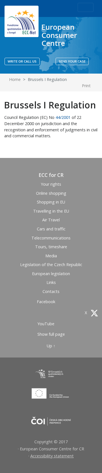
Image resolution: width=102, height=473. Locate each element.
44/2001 (63, 117)
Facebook (46, 301)
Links (51, 282)
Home (14, 79)
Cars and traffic (51, 229)
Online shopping (51, 193)
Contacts (51, 291)
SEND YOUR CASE (72, 61)
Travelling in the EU (51, 211)
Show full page (51, 334)
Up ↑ (51, 345)
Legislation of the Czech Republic (51, 264)
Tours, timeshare (51, 246)
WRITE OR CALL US (22, 61)
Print (87, 85)
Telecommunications (51, 238)
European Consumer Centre (59, 35)
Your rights (51, 184)
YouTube (46, 323)
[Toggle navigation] (86, 7)
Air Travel (51, 219)
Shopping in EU (51, 202)
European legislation (51, 273)
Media (51, 255)
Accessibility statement (52, 456)
